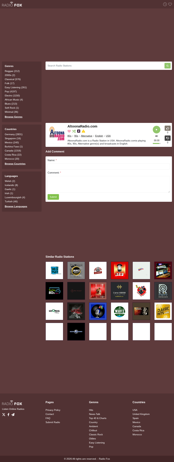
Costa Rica (138, 430)
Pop (91, 446)
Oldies (92, 438)
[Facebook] (9, 413)
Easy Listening (97, 442)
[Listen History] (164, 4)
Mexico (136, 422)
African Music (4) (14, 99)
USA (108, 135)
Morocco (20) (12, 158)
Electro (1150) (12, 95)
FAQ (48, 418)
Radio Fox (104, 458)
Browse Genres (13, 116)
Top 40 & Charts (97, 418)
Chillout (93, 430)
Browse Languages (16, 206)
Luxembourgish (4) (15, 197)
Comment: (54, 172)
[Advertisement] (87, 35)
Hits (91, 410)
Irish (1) (9, 193)
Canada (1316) (13, 150)
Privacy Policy (53, 410)
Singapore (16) (13, 138)
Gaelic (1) (10, 189)
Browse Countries (15, 163)
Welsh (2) (10, 181)
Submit (53, 197)
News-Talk (94, 414)
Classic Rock (96, 434)
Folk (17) (9, 83)
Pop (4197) (11, 91)
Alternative (86, 135)
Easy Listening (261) (16, 87)
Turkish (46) (11, 201)
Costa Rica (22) (13, 154)
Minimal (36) (11, 111)
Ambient (93, 426)
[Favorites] (169, 4)
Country (93, 422)
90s (76, 135)
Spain (136, 418)
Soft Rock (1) (12, 107)
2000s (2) (10, 75)
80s (69, 135)
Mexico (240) (12, 142)
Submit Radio (53, 422)
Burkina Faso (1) (14, 146)
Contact (50, 414)
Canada (137, 426)
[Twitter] (4, 413)
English (99, 135)
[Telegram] (12, 413)
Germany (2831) (14, 134)
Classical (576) (13, 79)
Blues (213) (11, 103)
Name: (52, 160)
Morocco (137, 434)
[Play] (156, 129)
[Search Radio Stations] (167, 66)
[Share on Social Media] (79, 131)
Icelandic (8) (11, 185)
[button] (156, 135)
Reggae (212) (12, 71)
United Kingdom (141, 414)
